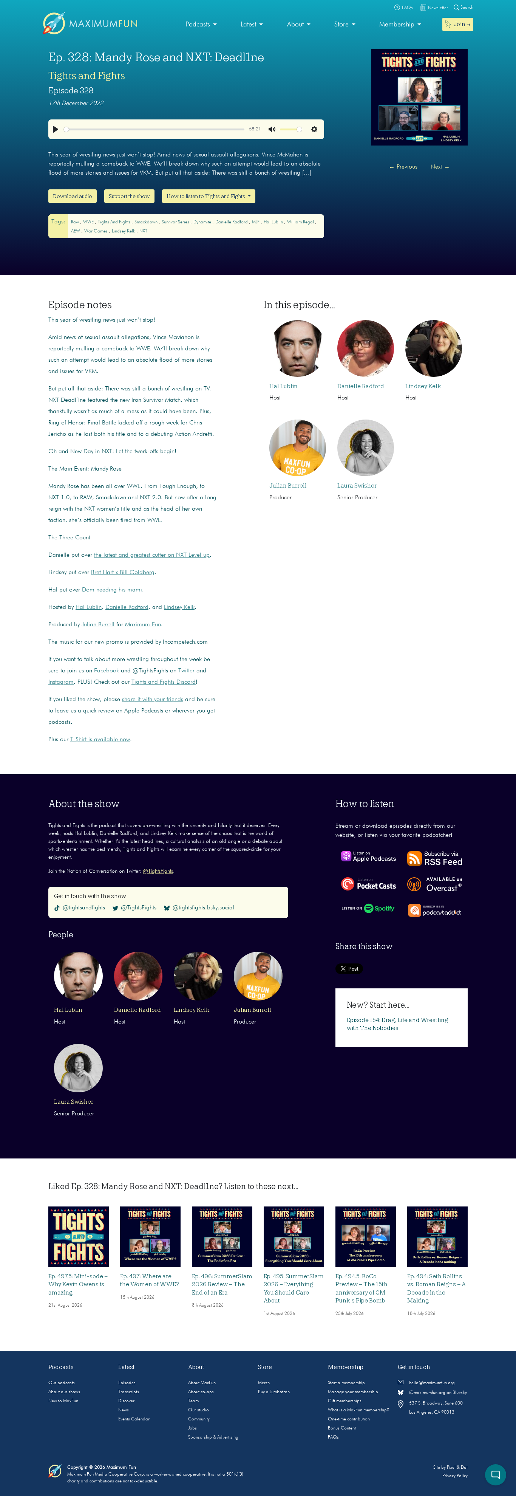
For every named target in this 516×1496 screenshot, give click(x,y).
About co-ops (201, 1392)
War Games (96, 231)
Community (199, 1419)
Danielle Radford (232, 222)
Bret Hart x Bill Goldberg (122, 573)
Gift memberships (345, 1401)
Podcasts (197, 24)
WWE (89, 222)
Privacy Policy (455, 1476)
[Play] (55, 129)
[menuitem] (201, 25)
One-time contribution (349, 1419)
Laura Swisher (357, 485)
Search (466, 7)
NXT (143, 231)
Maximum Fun (143, 625)
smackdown (146, 222)
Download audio (72, 196)
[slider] (154, 129)
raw (75, 222)
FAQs (333, 1437)
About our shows (64, 1392)
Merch (264, 1383)
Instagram (61, 682)
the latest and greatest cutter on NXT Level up (152, 555)
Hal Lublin (274, 222)
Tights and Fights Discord (163, 682)
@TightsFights (158, 871)
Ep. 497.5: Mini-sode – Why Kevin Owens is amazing (78, 1284)
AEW (76, 231)
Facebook (106, 671)
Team (193, 1401)
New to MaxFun (63, 1401)
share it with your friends (152, 700)
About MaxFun (202, 1383)
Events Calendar (134, 1419)
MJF (256, 222)
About (295, 24)
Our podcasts (61, 1383)
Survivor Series (176, 222)
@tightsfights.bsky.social (203, 908)
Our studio (198, 1410)
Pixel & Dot (457, 1467)
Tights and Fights (86, 75)
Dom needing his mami (112, 590)
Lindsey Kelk (124, 231)
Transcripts (128, 1392)
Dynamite (202, 222)
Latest (248, 24)
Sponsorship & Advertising (213, 1437)
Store (341, 24)
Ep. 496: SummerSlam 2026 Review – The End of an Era (222, 1284)
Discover (126, 1401)
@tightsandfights (84, 908)
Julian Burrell (98, 625)
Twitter (186, 671)
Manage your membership (353, 1392)
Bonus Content (342, 1428)
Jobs (192, 1428)
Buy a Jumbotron (274, 1392)
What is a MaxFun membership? (358, 1410)
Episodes (127, 1383)
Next (440, 167)
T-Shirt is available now (100, 740)
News (123, 1410)
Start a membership (346, 1383)
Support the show (129, 196)
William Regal (301, 222)
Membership (396, 24)
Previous (403, 167)
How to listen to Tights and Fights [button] (206, 196)
